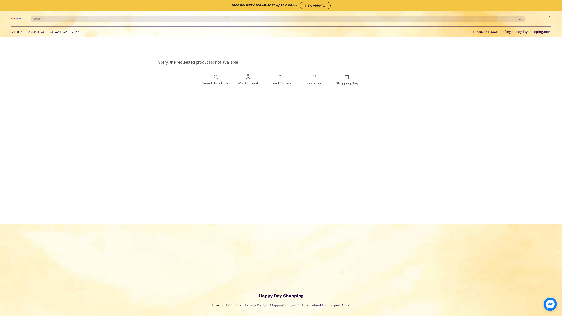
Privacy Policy (255, 305)
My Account (248, 83)
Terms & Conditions (226, 305)
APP (75, 32)
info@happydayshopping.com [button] (526, 32)
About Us (319, 305)
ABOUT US (36, 32)
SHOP (16, 32)
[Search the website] (520, 18)
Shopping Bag (347, 83)
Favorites (313, 83)
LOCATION (59, 32)
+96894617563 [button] (484, 32)
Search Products (215, 83)
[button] (315, 5)
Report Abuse (340, 305)
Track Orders (281, 83)
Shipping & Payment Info (289, 305)
